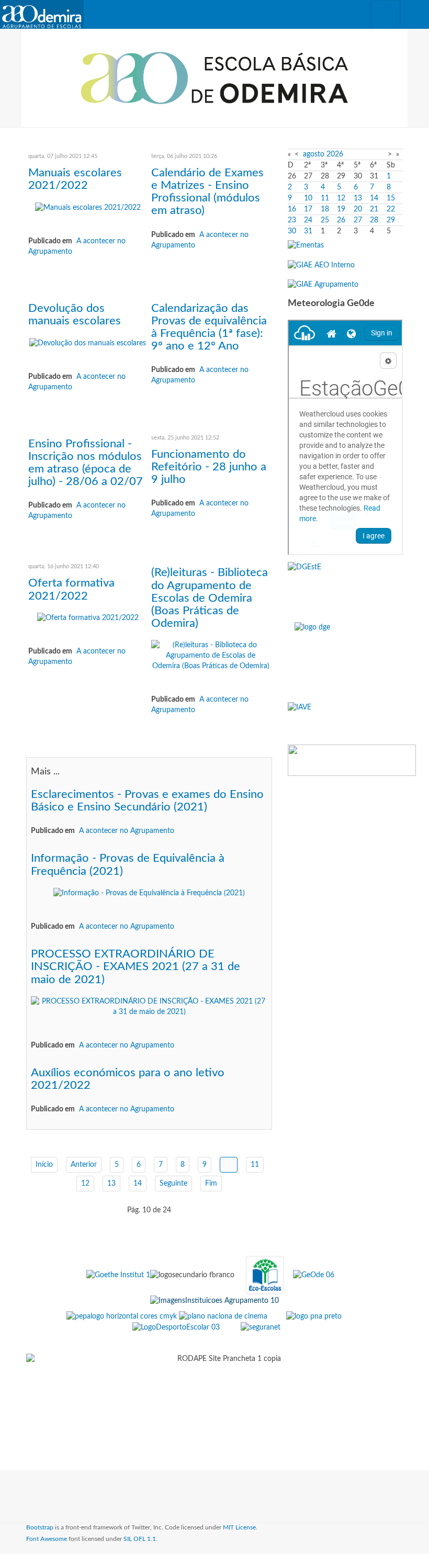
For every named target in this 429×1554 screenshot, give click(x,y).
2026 (334, 154)
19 (341, 209)
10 (308, 198)
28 (374, 220)
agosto (313, 154)
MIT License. (240, 1527)
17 (308, 209)
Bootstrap (39, 1527)
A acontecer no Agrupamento (126, 831)
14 (137, 1183)
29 (391, 220)
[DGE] (345, 657)
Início (44, 1164)
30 (292, 231)
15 (391, 198)
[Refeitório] (306, 245)
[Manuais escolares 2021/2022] (88, 207)
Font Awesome (46, 1539)
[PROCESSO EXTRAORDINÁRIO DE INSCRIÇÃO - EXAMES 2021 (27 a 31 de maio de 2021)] (149, 1006)
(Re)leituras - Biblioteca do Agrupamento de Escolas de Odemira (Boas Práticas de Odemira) (209, 598)
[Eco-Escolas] (265, 1275)
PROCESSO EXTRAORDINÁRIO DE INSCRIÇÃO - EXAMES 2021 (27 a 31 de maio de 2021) (135, 966)
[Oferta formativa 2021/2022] (88, 618)
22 (391, 209)
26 (341, 220)
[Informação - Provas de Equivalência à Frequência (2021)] (149, 893)
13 (111, 1183)
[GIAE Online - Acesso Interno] (321, 264)
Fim (211, 1183)
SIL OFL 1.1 (139, 1539)
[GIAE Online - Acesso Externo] (323, 284)
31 (308, 231)
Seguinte (173, 1183)
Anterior (84, 1164)
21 (374, 209)
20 (358, 209)
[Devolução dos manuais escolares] (87, 342)
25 (325, 220)
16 (292, 209)
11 (255, 1164)
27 (358, 220)
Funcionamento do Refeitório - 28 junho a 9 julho (208, 466)
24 (308, 220)
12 (85, 1183)
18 (325, 209)
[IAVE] (345, 719)
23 (292, 220)
